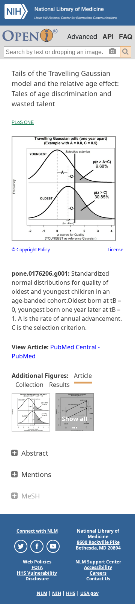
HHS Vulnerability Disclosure (37, 576)
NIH (56, 593)
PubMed (24, 356)
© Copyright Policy (31, 249)
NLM (42, 593)
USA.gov (89, 593)
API (108, 36)
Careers (98, 573)
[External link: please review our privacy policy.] (20, 545)
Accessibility (98, 567)
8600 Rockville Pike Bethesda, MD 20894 (98, 545)
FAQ (125, 36)
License (115, 249)
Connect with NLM (37, 531)
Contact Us (98, 578)
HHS (70, 593)
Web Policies (37, 562)
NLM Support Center (98, 562)
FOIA (37, 567)
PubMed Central (73, 347)
